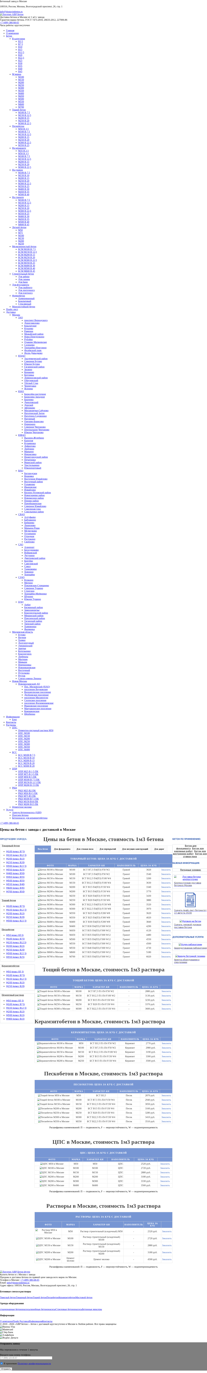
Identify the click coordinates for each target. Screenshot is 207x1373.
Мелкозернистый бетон (24, 246)
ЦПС (14, 727)
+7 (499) (9, 22)
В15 (20, 49)
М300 (21, 88)
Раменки (28, 331)
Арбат (27, 604)
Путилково (24, 673)
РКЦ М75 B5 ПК (27, 796)
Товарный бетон (11, 845)
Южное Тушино (32, 599)
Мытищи (23, 659)
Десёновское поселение (36, 695)
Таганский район (33, 621)
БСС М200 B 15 (26, 760)
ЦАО (20, 602)
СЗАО (21, 577)
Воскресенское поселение (37, 692)
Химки (21, 640)
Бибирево (29, 522)
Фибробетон (18, 295)
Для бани (23, 282)
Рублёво (28, 339)
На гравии (17, 170)
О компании (12, 33)
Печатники (30, 459)
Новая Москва (19, 681)
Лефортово (30, 446)
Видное (22, 637)
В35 (20, 66)
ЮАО (21, 391)
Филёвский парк (33, 350)
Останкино (30, 533)
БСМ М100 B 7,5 (27, 249)
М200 (21, 82)
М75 (20, 232)
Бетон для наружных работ (189, 850)
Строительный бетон (23, 274)
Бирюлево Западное (34, 397)
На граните (18, 197)
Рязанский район (33, 462)
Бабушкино (30, 520)
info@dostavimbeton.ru (11, 11)
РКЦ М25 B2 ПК (27, 790)
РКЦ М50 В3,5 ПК (28, 793)
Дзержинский (25, 645)
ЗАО (20, 317)
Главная (10, 30)
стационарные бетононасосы (15, 1309)
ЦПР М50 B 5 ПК (27, 777)
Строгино (29, 591)
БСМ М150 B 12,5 (27, 252)
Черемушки (30, 386)
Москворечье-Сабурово (36, 410)
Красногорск (25, 654)
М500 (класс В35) (15, 880)
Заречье (22, 648)
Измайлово (30, 490)
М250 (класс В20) (15, 862)
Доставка (11, 312)
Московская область (22, 632)
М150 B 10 (23, 175)
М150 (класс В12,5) (16, 855)
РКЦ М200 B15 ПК (28, 804)
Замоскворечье (32, 610)
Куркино (28, 580)
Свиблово (29, 541)
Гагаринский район (34, 366)
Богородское (30, 473)
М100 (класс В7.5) (15, 938)
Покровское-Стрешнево (36, 585)
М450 (21, 96)
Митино (28, 582)
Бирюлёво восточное (35, 394)
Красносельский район (36, 613)
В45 (20, 71)
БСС (14, 752)
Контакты (11, 722)
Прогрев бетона (20, 815)
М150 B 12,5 (24, 115)
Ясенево (28, 388)
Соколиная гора (32, 509)
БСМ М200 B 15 (26, 254)
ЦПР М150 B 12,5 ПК (29, 782)
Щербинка (29, 714)
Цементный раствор (13, 995)
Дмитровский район (34, 558)
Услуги (9, 809)
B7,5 (20, 44)
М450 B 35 (23, 191)
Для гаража (24, 279)
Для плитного (25, 293)
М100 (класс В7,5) (15, 851)
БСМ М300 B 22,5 (27, 260)
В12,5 (21, 52)
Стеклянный (24, 304)
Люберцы (23, 656)
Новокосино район (34, 498)
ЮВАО (22, 435)
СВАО (21, 514)
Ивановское (30, 487)
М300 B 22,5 (24, 123)
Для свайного (25, 287)
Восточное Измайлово (35, 479)
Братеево (28, 399)
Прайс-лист (12, 309)
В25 (20, 60)
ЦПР (14, 768)
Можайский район (33, 334)
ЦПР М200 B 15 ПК (28, 785)
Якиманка (29, 629)
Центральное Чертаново (36, 429)
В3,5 (20, 41)
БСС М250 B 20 (26, 763)
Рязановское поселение (36, 705)
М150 (21, 79)
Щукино (28, 596)
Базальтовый (24, 301)
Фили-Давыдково (33, 353)
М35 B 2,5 (23, 150)
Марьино (29, 451)
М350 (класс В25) (15, 869)
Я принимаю (27, 1363)
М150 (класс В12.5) (16, 942)
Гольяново (29, 484)
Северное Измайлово (35, 506)
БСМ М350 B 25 (26, 263)
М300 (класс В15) (15, 1015)
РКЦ (14, 788)
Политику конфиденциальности (34, 1363)
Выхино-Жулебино (34, 438)
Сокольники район (34, 511)
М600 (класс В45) (15, 887)
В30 (20, 63)
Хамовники (30, 626)
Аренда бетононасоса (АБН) (27, 812)
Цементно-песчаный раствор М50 (35, 730)
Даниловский (31, 402)
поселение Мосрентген (36, 697)
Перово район (31, 500)
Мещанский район (33, 615)
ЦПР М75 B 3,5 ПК (28, 774)
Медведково (30, 531)
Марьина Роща (32, 528)
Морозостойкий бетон (23, 306)
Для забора (23, 276)
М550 (21, 101)
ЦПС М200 (24, 738)
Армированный (26, 298)
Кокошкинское (31, 711)
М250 (21, 85)
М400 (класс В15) (15, 1018)
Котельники (24, 651)
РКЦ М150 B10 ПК (28, 801)
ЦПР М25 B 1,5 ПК (28, 771)
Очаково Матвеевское (35, 342)
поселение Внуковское (36, 689)
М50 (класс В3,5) (15, 971)
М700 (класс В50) (15, 891)
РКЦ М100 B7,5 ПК (28, 798)
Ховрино (28, 572)
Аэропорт (29, 547)
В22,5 (21, 58)
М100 (21, 77)
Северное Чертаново (35, 427)
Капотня (28, 440)
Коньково (29, 372)
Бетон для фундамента (186, 847)
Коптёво (28, 561)
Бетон (9, 36)
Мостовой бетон (83, 1297)
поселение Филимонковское (38, 703)
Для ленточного (26, 290)
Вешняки (29, 476)
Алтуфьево (30, 517)
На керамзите (19, 148)
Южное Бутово (32, 364)
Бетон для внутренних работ (189, 852)
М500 (21, 99)
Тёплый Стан (31, 383)
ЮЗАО (21, 356)
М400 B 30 (23, 189)
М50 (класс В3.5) (15, 935)
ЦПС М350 (24, 747)
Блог (14, 719)
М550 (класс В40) (15, 884)
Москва (16, 315)
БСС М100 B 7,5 (26, 755)
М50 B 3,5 (23, 129)
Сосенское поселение (35, 700)
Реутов (21, 675)
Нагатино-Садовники (35, 416)
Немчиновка (24, 664)
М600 (21, 104)
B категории (18, 38)
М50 (20, 230)
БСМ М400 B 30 (26, 265)
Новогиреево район (34, 495)
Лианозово (29, 525)
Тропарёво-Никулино (35, 347)
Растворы (11, 725)
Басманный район (33, 607)
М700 (21, 107)
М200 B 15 (23, 118)
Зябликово (29, 407)
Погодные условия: (190, 869)
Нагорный (29, 418)
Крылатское (30, 325)
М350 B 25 (23, 145)
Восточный (24, 670)
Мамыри (22, 662)
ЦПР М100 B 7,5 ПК (29, 779)
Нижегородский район (36, 457)
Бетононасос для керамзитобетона (29, 818)
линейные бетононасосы (43, 1309)
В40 (20, 68)
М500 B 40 (23, 194)
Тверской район (32, 623)
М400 (21, 93)
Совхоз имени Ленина (29, 678)
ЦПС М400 (24, 749)
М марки (16, 74)
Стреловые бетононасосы (69, 1309)
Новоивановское (26, 667)
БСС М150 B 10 (26, 757)
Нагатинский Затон (34, 413)
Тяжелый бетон (8, 1297)
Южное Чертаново (33, 432)
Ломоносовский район (36, 377)
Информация (13, 716)
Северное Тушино (33, 588)
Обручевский (31, 380)
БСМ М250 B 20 (26, 257)
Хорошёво (29, 574)
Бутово (21, 634)
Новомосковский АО (29, 684)
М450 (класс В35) (15, 876)
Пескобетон (18, 126)
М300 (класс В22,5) (16, 865)
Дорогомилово (32, 323)
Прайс (16, 1321)
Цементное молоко (22, 807)
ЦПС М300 (24, 744)
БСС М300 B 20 (26, 766)
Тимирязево (30, 569)
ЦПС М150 (24, 736)
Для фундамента (20, 284)
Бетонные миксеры (92, 1309)
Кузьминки (30, 443)
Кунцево (28, 328)
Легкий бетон (19, 227)
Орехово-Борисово (34, 421)
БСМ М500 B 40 (26, 268)
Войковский (30, 552)
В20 (20, 55)
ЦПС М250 (24, 741)
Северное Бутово (33, 361)
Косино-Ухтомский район (37, 492)
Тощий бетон (19, 109)
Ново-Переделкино (34, 336)
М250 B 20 (23, 120)
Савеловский (31, 563)
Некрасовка (30, 454)
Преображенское (33, 503)
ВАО (20, 470)
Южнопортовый (32, 468)
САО (20, 544)
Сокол (27, 566)
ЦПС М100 (24, 733)
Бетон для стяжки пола (195, 855)
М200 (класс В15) (15, 858)
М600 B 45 (23, 224)
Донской (28, 405)
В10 (20, 47)
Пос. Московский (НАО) (37, 686)
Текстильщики (31, 465)
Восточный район (33, 481)
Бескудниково (31, 550)
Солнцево (29, 345)
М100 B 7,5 (24, 112)
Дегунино (29, 555)
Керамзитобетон (10, 966)
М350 (21, 90)
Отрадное (29, 536)
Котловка (29, 375)
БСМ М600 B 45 (26, 271)
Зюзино (28, 369)
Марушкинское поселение (37, 708)
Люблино (29, 448)
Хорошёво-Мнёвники (35, 593)
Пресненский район (34, 618)
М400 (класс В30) (15, 873)
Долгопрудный (26, 643)
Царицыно (29, 424)
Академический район (36, 358)
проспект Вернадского (36, 320)
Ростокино (29, 539)
